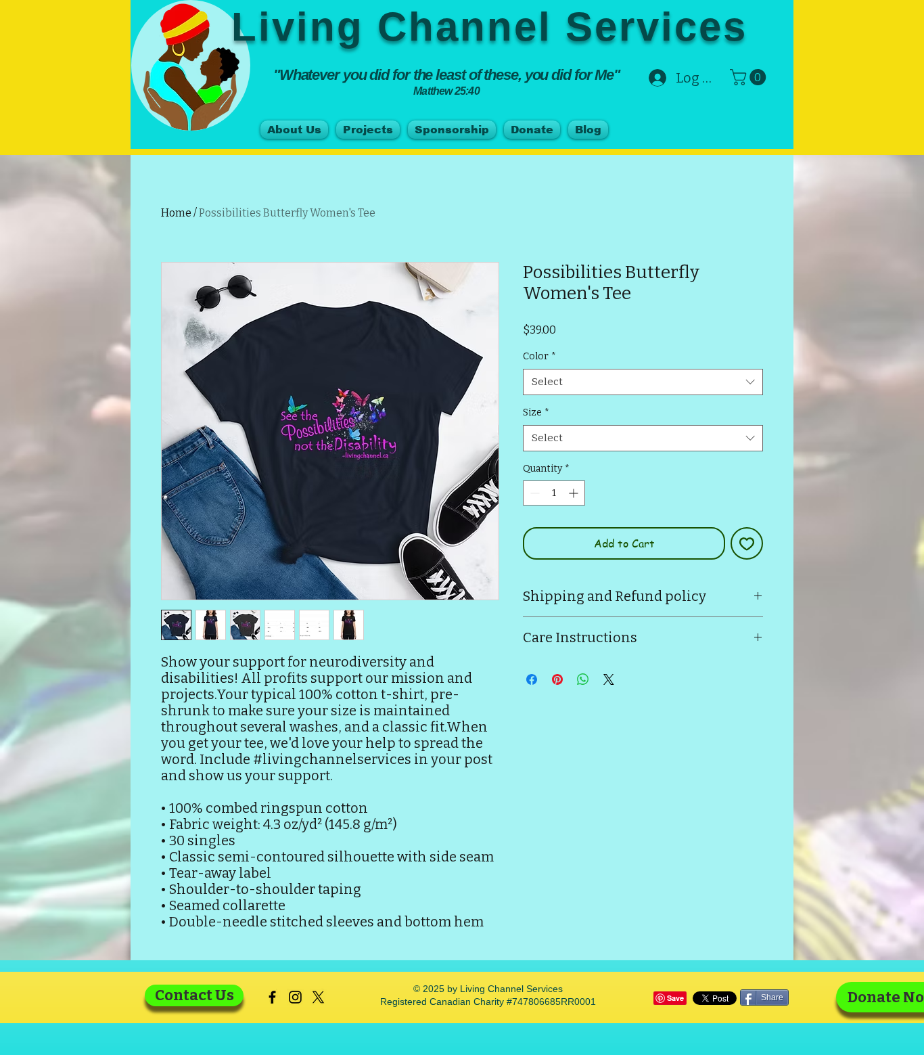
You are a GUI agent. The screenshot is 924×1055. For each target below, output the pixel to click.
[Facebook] (272, 997)
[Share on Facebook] (532, 679)
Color (539, 356)
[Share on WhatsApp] (583, 679)
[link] (750, 77)
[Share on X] (609, 679)
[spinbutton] (554, 493)
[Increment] (574, 493)
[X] (318, 997)
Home (176, 212)
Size (536, 412)
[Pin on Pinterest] (557, 679)
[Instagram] (295, 997)
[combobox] (643, 382)
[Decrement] (533, 493)
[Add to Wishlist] (747, 543)
